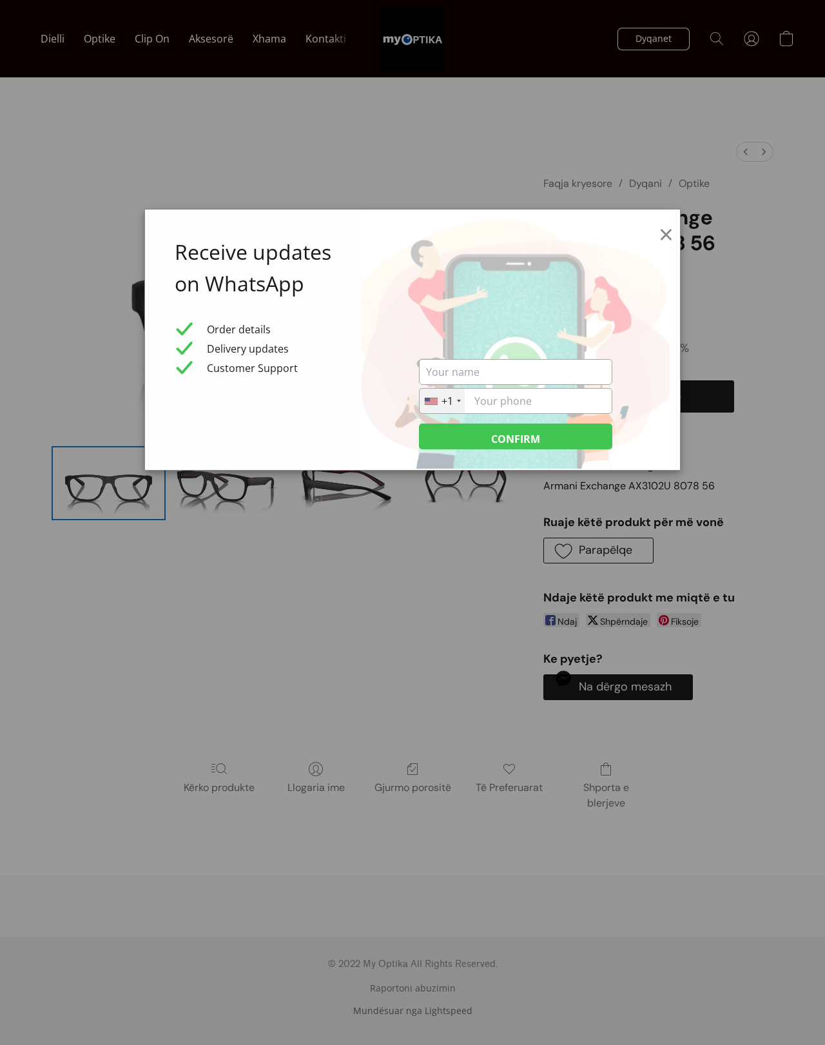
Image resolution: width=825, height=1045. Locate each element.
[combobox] (442, 401)
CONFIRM (515, 439)
